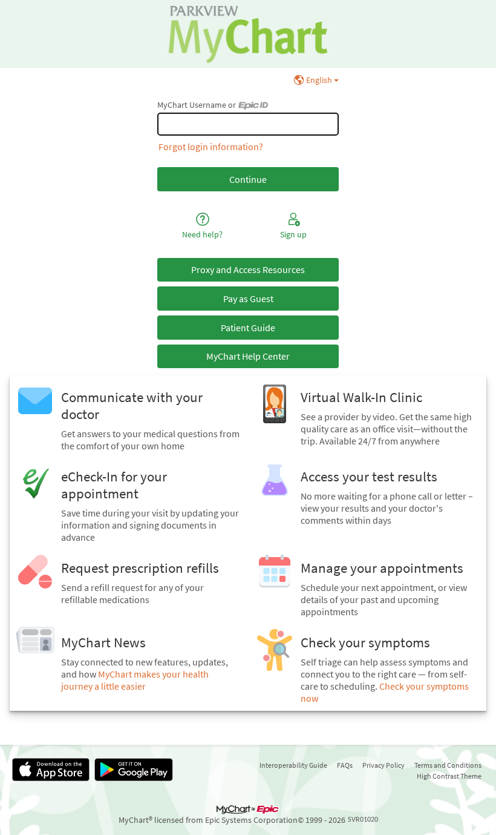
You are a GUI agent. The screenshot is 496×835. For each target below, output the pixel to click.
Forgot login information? (210, 146)
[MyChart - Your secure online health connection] (248, 34)
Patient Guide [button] (248, 328)
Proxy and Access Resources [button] (248, 269)
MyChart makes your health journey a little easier (135, 680)
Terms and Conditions (447, 765)
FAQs (345, 765)
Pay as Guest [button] (248, 298)
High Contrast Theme (449, 776)
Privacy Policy (383, 765)
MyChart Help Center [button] (248, 356)
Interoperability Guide (293, 765)
